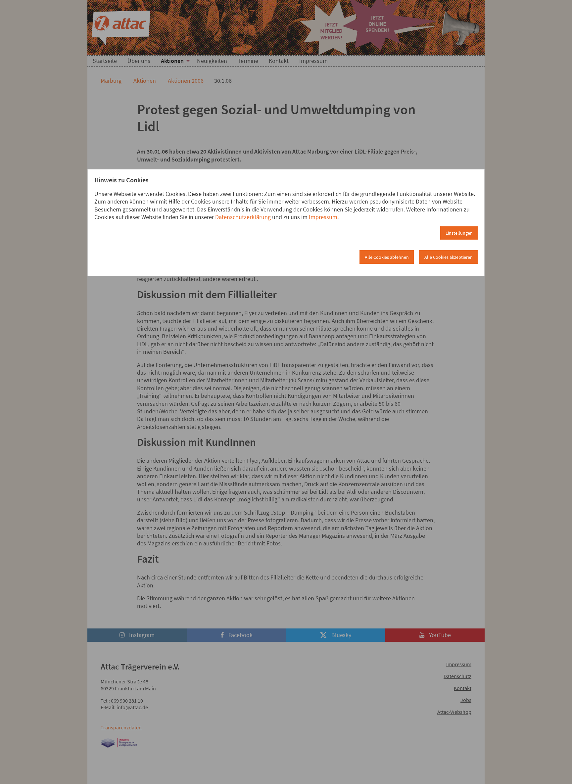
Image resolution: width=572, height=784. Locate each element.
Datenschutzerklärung (243, 217)
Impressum (323, 217)
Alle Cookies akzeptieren (448, 257)
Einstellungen (459, 233)
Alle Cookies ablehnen (387, 257)
